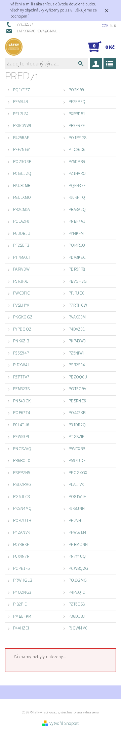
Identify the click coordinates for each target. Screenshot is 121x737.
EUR (113, 26)
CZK (105, 25)
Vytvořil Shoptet (64, 723)
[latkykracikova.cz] (14, 47)
